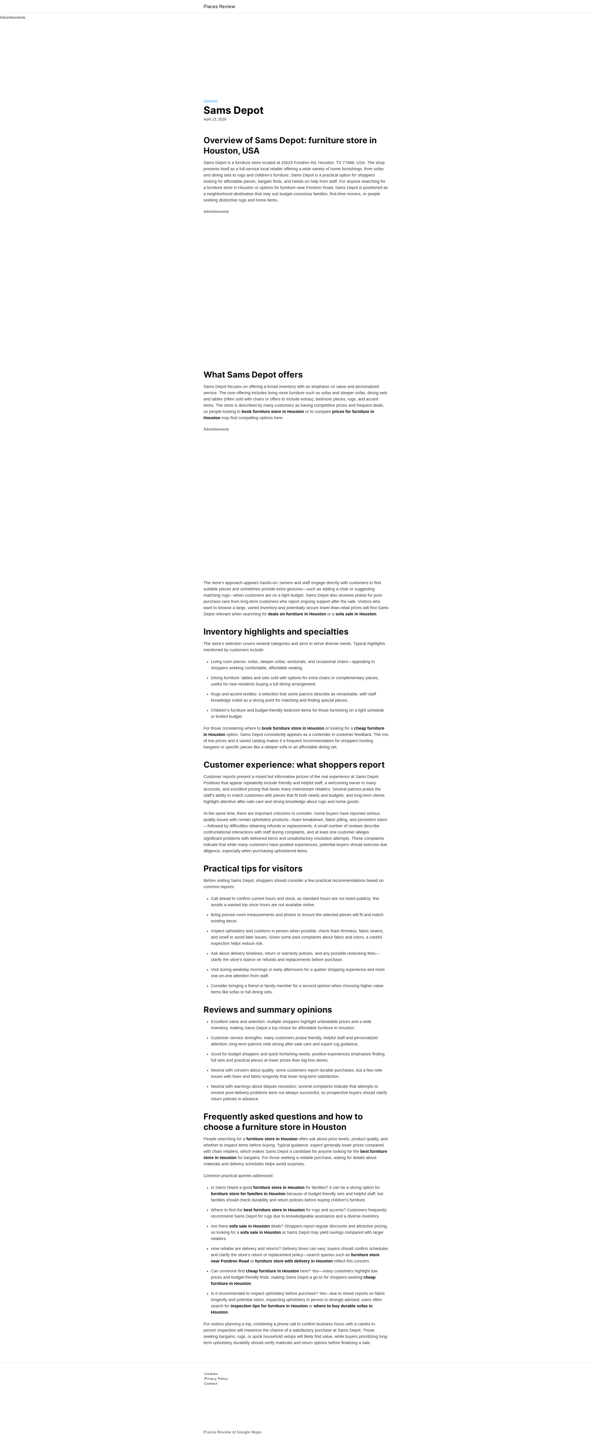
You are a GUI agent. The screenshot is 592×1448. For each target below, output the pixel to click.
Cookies (211, 1374)
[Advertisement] (296, 55)
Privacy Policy (216, 1378)
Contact (210, 1383)
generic (211, 101)
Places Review (219, 6)
